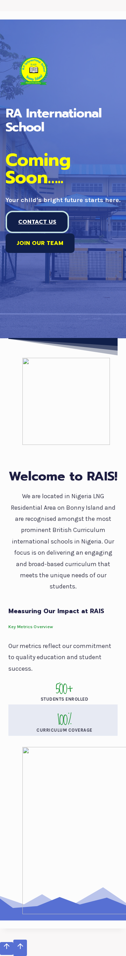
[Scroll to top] (6, 948)
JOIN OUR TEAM (40, 243)
